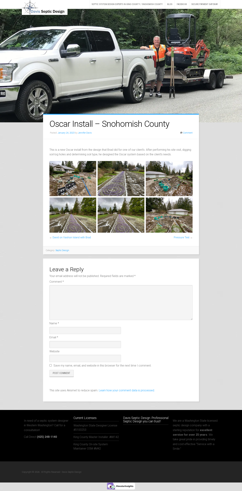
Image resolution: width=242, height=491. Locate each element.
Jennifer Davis (85, 132)
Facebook (182, 4)
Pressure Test (181, 237)
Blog (169, 4)
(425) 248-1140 (47, 437)
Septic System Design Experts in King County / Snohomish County (127, 4)
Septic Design (62, 250)
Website (54, 351)
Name (54, 323)
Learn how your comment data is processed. (127, 390)
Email (53, 337)
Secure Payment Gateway (204, 4)
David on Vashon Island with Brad (72, 237)
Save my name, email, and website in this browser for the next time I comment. (102, 365)
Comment (188, 132)
